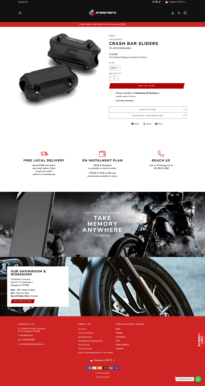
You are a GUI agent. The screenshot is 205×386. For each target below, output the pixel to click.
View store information (125, 100)
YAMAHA (120, 348)
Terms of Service (85, 348)
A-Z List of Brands (85, 333)
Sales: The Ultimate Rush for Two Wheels (95, 352)
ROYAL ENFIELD (122, 345)
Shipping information (148, 115)
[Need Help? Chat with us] (198, 379)
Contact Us (22, 2)
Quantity (115, 73)
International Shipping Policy (90, 341)
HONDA (119, 333)
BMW (118, 329)
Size (112, 63)
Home (111, 36)
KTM (117, 341)
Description (147, 109)
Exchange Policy (85, 337)
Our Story (82, 329)
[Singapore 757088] (102, 286)
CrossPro (116, 39)
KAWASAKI (121, 337)
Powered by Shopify (102, 377)
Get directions (23, 301)
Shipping (124, 57)
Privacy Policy (84, 345)
